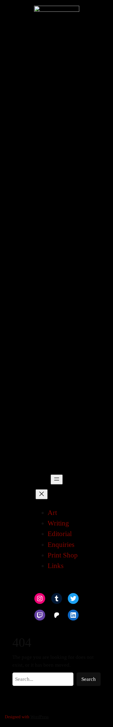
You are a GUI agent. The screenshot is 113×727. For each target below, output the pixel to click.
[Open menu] (57, 479)
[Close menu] (42, 494)
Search (88, 679)
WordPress (39, 716)
